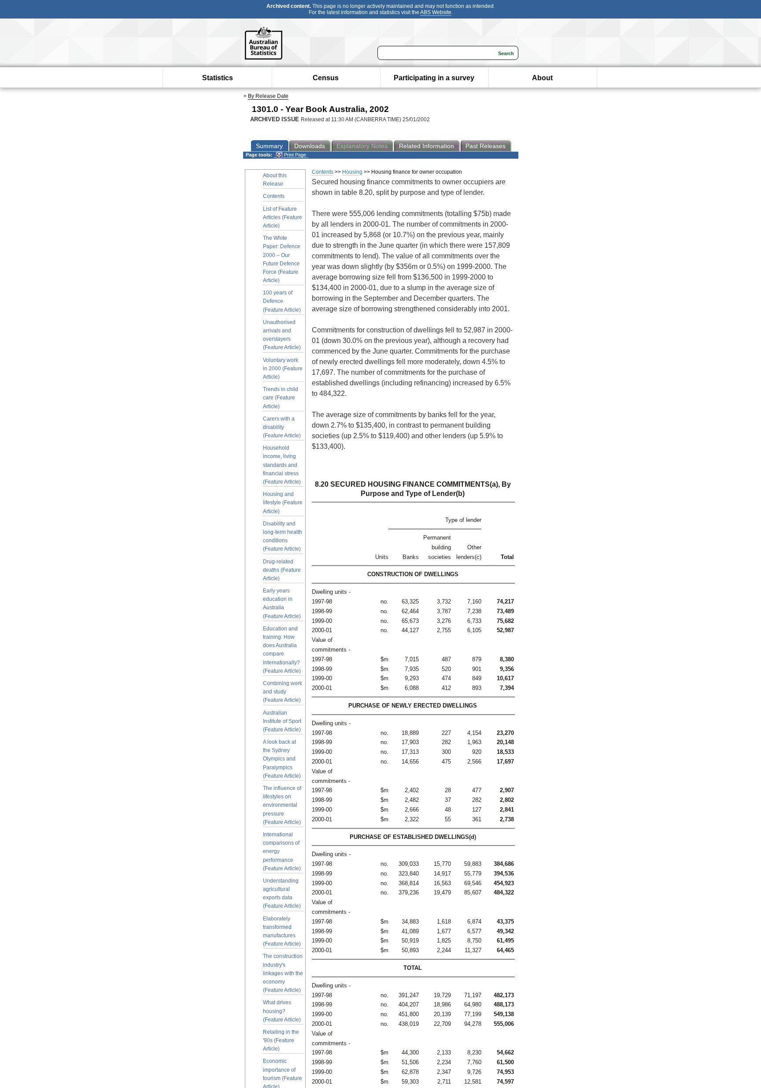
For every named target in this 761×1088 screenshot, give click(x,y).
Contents (273, 196)
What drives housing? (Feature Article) (282, 1010)
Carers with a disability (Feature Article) (282, 427)
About (542, 78)
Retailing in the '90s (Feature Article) (281, 1040)
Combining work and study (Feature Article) (282, 691)
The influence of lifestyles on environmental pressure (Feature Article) (282, 805)
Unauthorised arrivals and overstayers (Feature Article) (282, 335)
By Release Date (268, 96)
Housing (352, 172)
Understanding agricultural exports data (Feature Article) (282, 893)
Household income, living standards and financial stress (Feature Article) (282, 465)
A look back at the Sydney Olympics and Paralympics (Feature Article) (282, 759)
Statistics (217, 78)
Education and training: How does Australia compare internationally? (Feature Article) (282, 650)
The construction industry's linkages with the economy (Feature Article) (283, 973)
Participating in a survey (434, 78)
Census (326, 78)
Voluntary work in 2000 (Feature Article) (283, 368)
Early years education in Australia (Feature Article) (282, 603)
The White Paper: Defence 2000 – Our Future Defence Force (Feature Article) (281, 259)
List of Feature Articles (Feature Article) (282, 217)
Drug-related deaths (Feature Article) (282, 570)
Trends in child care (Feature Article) (280, 397)
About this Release (275, 179)
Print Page (294, 154)
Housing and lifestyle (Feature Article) (283, 502)
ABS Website (435, 12)
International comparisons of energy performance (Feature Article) (282, 851)
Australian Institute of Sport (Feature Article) (282, 721)
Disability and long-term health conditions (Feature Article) (282, 536)
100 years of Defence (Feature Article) (282, 301)
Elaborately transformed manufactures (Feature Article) (282, 931)
